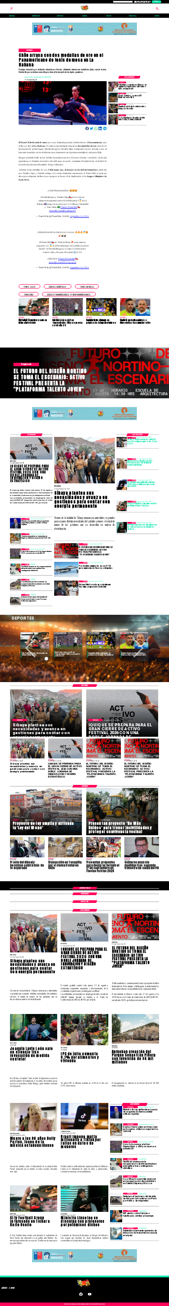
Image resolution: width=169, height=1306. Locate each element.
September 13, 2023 (79, 216)
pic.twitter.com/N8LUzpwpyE (62, 262)
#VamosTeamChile (68, 207)
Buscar (156, 1)
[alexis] (113, 97)
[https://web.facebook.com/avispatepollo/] (81, 1295)
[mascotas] (15, 538)
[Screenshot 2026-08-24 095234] (15, 569)
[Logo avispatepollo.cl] (84, 10)
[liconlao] (122, 527)
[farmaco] (116, 1216)
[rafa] (113, 86)
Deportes (27, 633)
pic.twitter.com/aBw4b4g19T (62, 210)
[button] (29, 286)
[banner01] (84, 35)
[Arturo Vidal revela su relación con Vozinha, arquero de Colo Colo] (122, 442)
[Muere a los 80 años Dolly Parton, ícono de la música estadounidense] (122, 463)
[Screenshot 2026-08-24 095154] (15, 584)
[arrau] (15, 523)
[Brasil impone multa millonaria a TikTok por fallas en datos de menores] (122, 484)
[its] (116, 1233)
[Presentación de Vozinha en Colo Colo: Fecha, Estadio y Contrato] (113, 119)
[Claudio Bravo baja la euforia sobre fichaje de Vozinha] (113, 108)
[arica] (15, 599)
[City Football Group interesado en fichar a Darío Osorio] (122, 506)
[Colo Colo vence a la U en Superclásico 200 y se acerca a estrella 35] (15, 553)
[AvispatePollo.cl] (11, 10)
